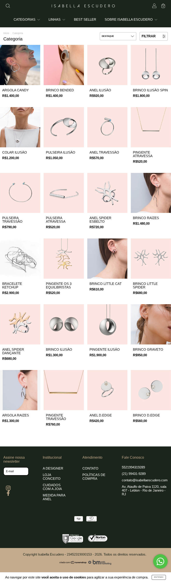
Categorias (25, 19)
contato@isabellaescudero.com (145, 480)
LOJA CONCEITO (52, 476)
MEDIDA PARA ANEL (54, 497)
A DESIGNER (53, 468)
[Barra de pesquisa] (8, 6)
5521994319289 (133, 467)
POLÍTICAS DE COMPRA (93, 476)
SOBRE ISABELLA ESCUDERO (129, 19)
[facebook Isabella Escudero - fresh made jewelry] (8, 493)
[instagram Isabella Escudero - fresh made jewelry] (8, 488)
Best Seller (85, 19)
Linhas (55, 19)
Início (6, 33)
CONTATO (90, 468)
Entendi (158, 577)
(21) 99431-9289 (134, 474)
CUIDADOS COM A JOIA (52, 487)
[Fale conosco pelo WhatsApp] (160, 561)
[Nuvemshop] (73, 564)
